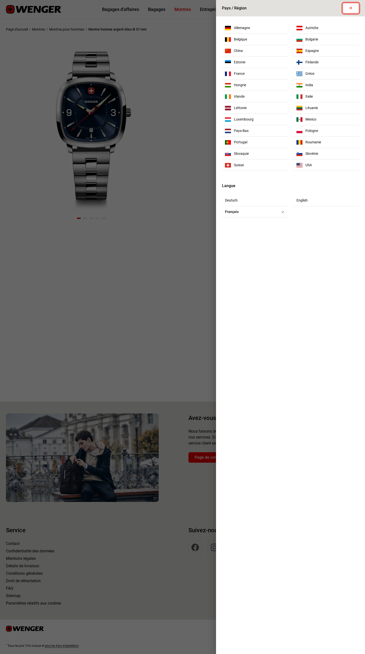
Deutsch (231, 200)
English (302, 200)
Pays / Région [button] (234, 8)
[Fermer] (351, 8)
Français (232, 212)
